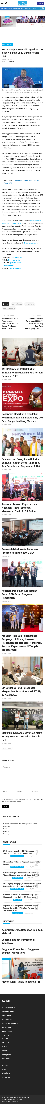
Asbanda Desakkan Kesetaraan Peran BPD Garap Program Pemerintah (19, 594)
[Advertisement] (22, 286)
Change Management (10, 1023)
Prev (4, 748)
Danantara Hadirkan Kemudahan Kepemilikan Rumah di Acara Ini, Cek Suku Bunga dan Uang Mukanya (22, 418)
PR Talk (4, 1051)
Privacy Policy (21, 1099)
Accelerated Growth (17, 856)
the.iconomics (16, 257)
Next (9, 748)
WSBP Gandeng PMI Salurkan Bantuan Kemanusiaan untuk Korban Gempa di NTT (22, 373)
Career (4, 1069)
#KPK (5, 829)
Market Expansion (8, 1039)
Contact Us (6, 1077)
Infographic (6, 1059)
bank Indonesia (17, 304)
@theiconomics (14, 260)
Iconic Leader (7, 1031)
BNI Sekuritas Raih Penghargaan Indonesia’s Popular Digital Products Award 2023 (10, 323)
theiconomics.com (30, 243)
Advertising (6, 1073)
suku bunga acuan (9, 308)
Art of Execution (7, 44)
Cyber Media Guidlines (8, 1099)
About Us (5, 1065)
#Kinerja (6, 831)
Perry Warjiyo (30, 304)
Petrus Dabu (10, 61)
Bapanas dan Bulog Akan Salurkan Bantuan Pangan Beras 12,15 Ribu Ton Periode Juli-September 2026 (21, 463)
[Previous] (4, 987)
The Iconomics (15, 268)
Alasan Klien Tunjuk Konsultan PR (21, 981)
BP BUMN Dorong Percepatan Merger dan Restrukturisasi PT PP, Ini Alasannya (21, 691)
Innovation (5, 1035)
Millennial (5, 1043)
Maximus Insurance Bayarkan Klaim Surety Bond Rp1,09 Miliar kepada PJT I (22, 736)
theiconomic (8, 265)
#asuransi (6, 826)
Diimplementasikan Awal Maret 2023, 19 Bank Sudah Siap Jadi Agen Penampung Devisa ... (34, 323)
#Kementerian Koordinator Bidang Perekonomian (20, 824)
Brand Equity (17, 899)
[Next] (8, 987)
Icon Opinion (6, 1055)
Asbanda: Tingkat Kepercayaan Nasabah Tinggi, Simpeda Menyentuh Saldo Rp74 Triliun (19, 508)
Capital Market (7, 1019)
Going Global (6, 1027)
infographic (6, 959)
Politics (4, 1047)
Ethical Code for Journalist (10, 1101)
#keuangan (7, 834)
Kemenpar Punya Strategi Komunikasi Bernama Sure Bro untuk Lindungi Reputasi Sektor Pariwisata (20, 8)
